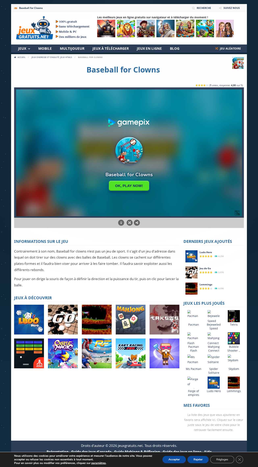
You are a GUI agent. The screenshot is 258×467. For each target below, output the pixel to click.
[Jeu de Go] (191, 272)
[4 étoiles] (204, 85)
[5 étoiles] (207, 85)
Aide (208, 451)
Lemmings (206, 284)
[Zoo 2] (126, 28)
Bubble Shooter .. (233, 348)
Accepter (174, 459)
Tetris (234, 324)
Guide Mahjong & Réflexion (137, 451)
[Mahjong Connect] (214, 339)
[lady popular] (225, 28)
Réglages (222, 459)
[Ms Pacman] (193, 359)
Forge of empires (193, 393)
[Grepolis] (165, 28)
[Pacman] (193, 314)
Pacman (193, 324)
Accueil (21, 57)
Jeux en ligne (149, 48)
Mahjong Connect (214, 348)
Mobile (45, 48)
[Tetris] (234, 316)
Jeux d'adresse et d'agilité (45, 57)
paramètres (98, 463)
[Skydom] (234, 358)
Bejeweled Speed (214, 326)
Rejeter (198, 459)
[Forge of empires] (146, 28)
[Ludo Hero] (191, 256)
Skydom (234, 369)
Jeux (22, 48)
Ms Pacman (193, 369)
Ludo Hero (206, 252)
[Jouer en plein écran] (130, 223)
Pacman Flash (193, 348)
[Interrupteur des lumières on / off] (121, 223)
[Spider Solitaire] (214, 359)
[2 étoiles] (199, 85)
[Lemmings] (191, 288)
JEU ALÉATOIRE (230, 48)
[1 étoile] (197, 85)
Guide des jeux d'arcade (91, 451)
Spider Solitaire (213, 371)
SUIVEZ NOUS (232, 8)
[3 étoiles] (202, 85)
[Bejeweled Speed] (214, 316)
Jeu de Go (205, 268)
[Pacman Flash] (193, 339)
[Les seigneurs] (106, 28)
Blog (174, 48)
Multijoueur (72, 48)
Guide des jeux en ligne (182, 451)
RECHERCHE (204, 8)
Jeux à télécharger (111, 48)
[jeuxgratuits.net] (53, 28)
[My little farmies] (185, 28)
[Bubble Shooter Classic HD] (234, 338)
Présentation (58, 451)
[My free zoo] (205, 28)
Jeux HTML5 (66, 57)
